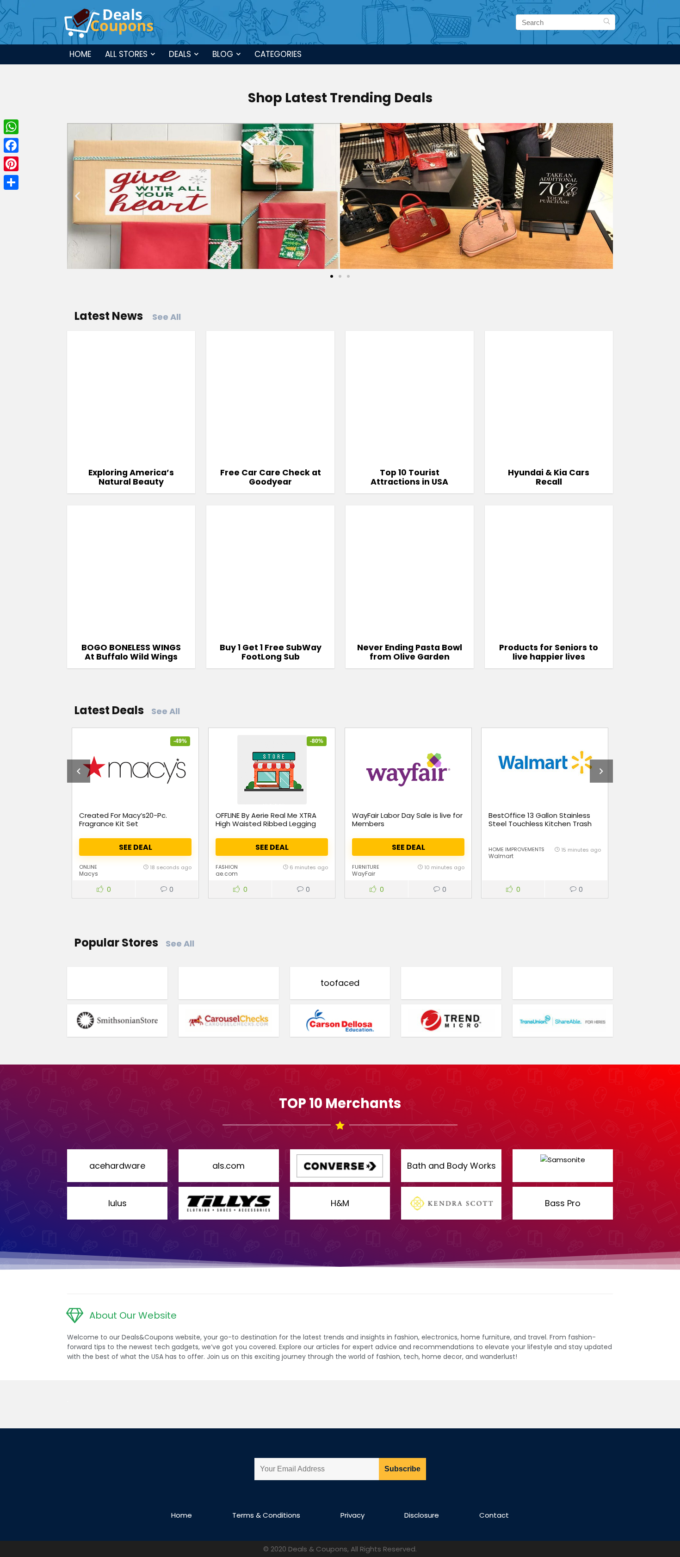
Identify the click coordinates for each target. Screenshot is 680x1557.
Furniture (365, 867)
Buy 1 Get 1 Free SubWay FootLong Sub (270, 652)
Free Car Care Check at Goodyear (270, 477)
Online (88, 867)
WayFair (363, 874)
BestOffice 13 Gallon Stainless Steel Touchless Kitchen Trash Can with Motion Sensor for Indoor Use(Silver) (540, 827)
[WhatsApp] (11, 127)
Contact (494, 1515)
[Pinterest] (11, 164)
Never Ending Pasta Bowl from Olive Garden (409, 652)
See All (166, 317)
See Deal (135, 847)
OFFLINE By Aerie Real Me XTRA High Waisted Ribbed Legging (266, 819)
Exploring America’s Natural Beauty (131, 477)
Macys (88, 874)
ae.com (227, 874)
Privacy (352, 1515)
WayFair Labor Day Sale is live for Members (407, 819)
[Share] (11, 182)
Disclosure (421, 1515)
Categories (278, 54)
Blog (222, 54)
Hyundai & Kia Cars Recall (548, 477)
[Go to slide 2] (340, 276)
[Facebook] (11, 145)
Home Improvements (516, 849)
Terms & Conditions (266, 1515)
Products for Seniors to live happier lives (548, 652)
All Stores (126, 54)
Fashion (227, 867)
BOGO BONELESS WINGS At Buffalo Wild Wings (131, 652)
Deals (180, 54)
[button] (77, 196)
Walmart (500, 856)
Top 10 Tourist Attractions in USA (409, 477)
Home (80, 54)
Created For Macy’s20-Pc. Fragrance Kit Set (123, 819)
